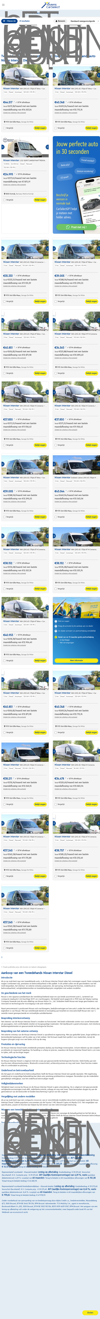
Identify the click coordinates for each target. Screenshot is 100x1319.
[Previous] (3, 75)
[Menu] (3, 5)
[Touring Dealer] (50, 5)
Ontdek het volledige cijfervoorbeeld (14, 112)
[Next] (47, 75)
